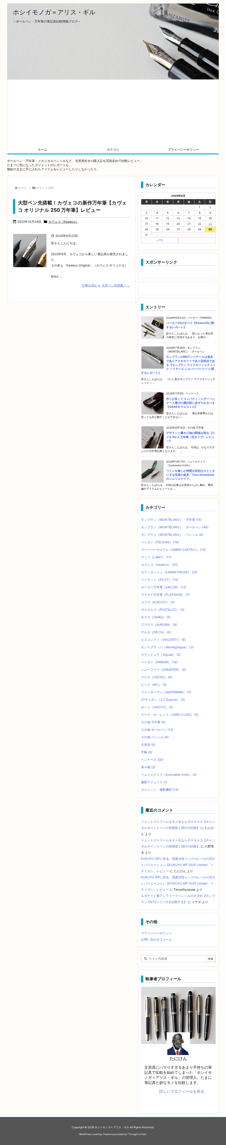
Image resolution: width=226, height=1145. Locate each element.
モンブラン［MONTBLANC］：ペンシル (172, 534)
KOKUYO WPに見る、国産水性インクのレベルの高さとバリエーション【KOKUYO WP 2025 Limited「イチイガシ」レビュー (178, 865)
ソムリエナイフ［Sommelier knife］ (169, 774)
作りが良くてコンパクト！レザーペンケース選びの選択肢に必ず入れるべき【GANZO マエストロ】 (190, 403)
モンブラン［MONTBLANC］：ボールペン (174, 527)
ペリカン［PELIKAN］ (160, 542)
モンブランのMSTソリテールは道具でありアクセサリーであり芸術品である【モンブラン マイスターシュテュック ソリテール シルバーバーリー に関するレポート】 (178, 365)
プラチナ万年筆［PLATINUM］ (165, 594)
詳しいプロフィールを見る (181, 1091)
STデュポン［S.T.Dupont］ (163, 699)
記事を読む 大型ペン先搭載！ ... (106, 285)
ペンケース (152, 759)
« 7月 (160, 240)
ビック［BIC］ (154, 684)
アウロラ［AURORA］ (159, 624)
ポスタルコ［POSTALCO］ (162, 609)
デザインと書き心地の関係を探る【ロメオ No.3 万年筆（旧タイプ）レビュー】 (190, 436)
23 (210, 223)
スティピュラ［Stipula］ (161, 654)
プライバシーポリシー (156, 933)
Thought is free (137, 1134)
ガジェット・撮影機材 (160, 789)
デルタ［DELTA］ (156, 632)
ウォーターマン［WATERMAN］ (166, 692)
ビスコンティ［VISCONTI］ (163, 639)
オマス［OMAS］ (156, 617)
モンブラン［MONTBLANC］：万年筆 (171, 519)
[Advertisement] (113, 113)
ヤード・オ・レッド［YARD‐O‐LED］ (169, 714)
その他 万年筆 (153, 722)
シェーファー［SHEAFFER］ (163, 669)
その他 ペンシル (155, 737)
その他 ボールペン (157, 729)
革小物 (148, 767)
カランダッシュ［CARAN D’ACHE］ (169, 572)
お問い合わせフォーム (156, 939)
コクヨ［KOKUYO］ (158, 602)
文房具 (148, 744)
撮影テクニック (154, 782)
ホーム (22, 187)
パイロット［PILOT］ (159, 579)
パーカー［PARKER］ (159, 662)
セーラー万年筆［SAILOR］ (163, 587)
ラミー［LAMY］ (156, 557)
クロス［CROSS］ (156, 677)
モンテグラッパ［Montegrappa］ (167, 647)
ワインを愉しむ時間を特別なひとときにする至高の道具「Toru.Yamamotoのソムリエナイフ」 (190, 474)
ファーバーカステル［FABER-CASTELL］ (173, 549)
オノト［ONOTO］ (157, 707)
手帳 (146, 752)
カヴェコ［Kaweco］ (63, 221)
